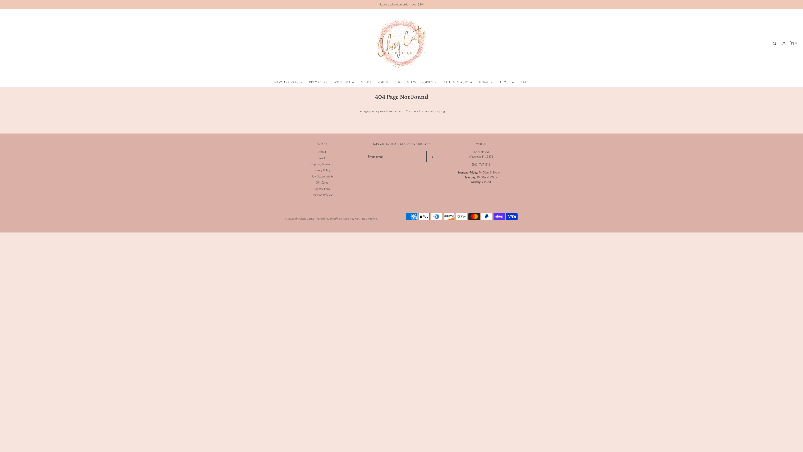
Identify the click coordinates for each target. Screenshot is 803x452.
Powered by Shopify (326, 219)
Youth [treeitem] (383, 82)
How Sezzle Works (322, 176)
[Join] (432, 156)
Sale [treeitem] (525, 82)
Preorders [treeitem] (318, 82)
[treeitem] (288, 82)
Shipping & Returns (322, 164)
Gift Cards (322, 182)
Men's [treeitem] (366, 82)
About (322, 152)
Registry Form (322, 189)
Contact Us (322, 158)
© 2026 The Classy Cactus (299, 219)
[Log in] (783, 43)
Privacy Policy (322, 170)
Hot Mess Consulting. (366, 219)
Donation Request (322, 195)
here (415, 111)
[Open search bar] (774, 43)
